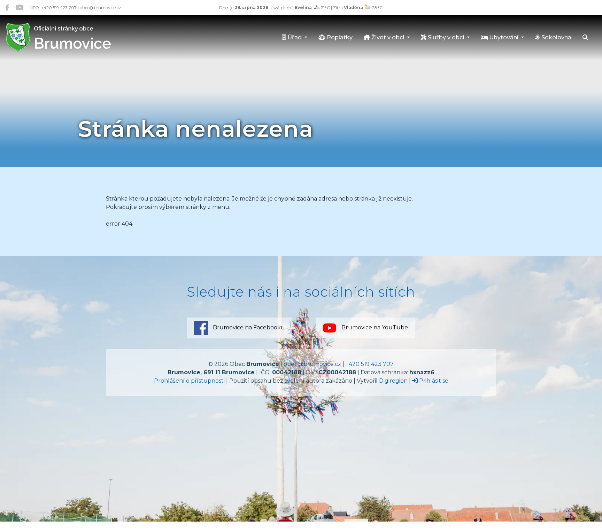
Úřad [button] (294, 37)
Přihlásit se (433, 380)
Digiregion (393, 380)
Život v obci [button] (388, 37)
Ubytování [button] (504, 37)
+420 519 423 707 (370, 364)
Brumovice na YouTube (374, 327)
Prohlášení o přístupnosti (189, 380)
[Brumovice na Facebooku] (7, 7)
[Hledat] (585, 38)
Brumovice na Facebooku (248, 327)
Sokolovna (555, 37)
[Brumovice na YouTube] (19, 7)
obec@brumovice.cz (312, 364)
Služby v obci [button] (445, 37)
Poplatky (339, 37)
